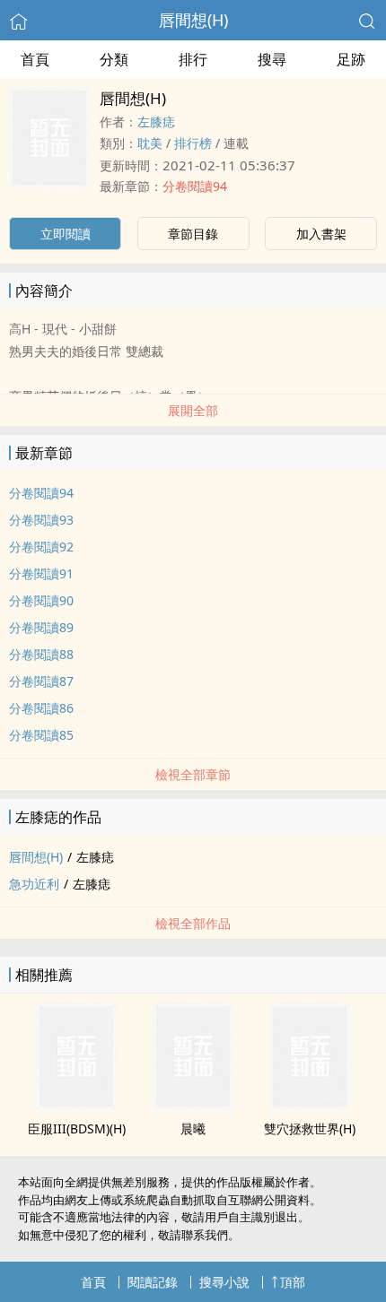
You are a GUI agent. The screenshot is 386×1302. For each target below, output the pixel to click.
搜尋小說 (224, 1281)
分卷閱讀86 (41, 707)
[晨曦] (193, 1105)
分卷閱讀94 (194, 186)
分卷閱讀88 (41, 654)
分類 (114, 59)
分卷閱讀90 (41, 600)
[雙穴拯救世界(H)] (309, 1105)
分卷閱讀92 (41, 546)
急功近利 (34, 883)
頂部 (292, 1281)
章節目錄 (193, 233)
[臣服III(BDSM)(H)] (76, 1105)
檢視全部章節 (193, 774)
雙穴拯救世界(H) (309, 1128)
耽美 (149, 143)
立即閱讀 (65, 233)
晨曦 (193, 1128)
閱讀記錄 (152, 1281)
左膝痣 (156, 121)
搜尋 (272, 59)
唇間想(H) (193, 19)
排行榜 (193, 143)
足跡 (351, 59)
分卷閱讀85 (41, 734)
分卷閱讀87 (41, 681)
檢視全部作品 (193, 923)
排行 (193, 59)
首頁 (35, 59)
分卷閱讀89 (41, 627)
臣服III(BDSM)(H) (77, 1128)
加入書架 (321, 233)
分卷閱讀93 (41, 519)
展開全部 (193, 410)
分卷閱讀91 (41, 573)
